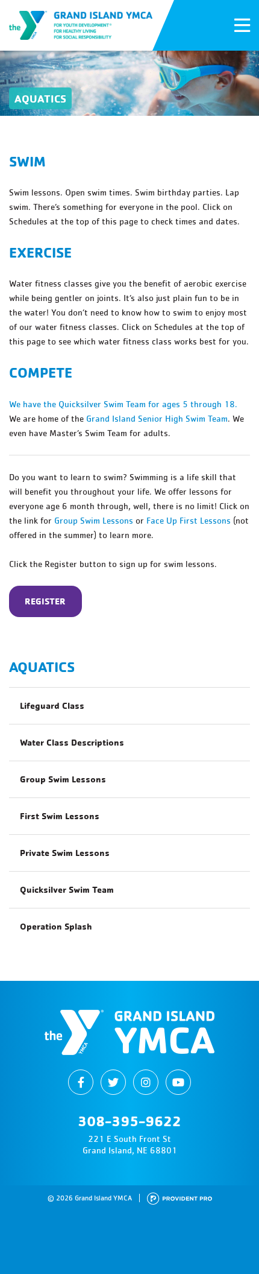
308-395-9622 (129, 1121)
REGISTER (45, 601)
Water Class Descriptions (72, 742)
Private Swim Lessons (65, 852)
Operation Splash (56, 926)
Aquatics (42, 667)
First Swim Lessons (59, 816)
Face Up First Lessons (188, 520)
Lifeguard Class (52, 705)
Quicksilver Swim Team (67, 889)
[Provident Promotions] (179, 1198)
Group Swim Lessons (93, 520)
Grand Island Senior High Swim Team (157, 418)
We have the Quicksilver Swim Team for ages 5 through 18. (123, 404)
